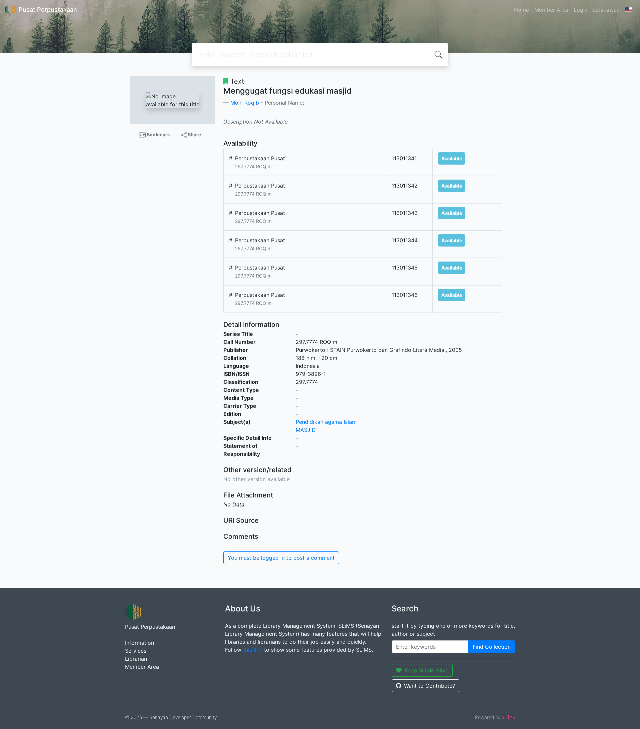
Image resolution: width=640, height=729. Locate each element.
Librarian (136, 658)
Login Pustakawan (597, 9)
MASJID (306, 429)
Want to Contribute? (429, 685)
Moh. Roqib (244, 102)
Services (135, 650)
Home (521, 9)
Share (194, 134)
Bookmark (158, 134)
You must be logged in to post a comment (281, 557)
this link (252, 649)
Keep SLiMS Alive (426, 670)
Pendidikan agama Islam (326, 421)
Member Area (551, 9)
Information (139, 642)
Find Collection (492, 646)
